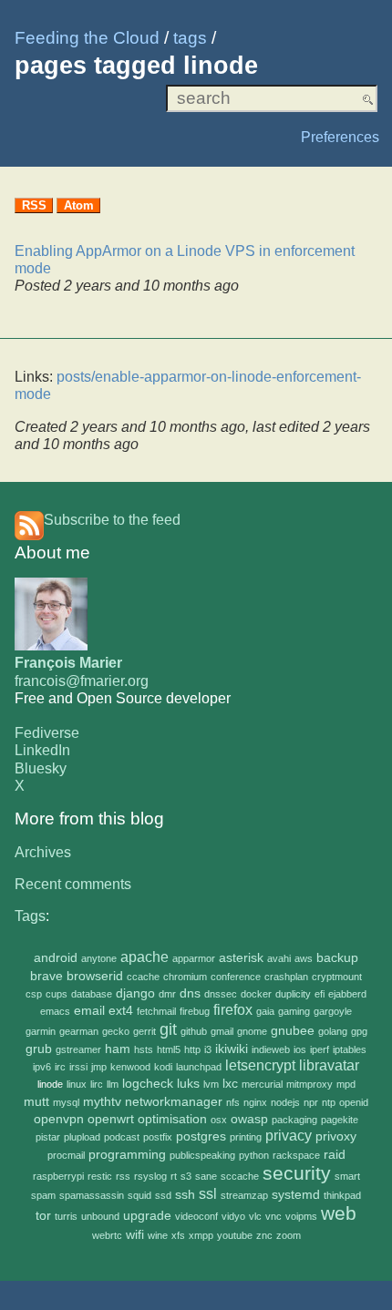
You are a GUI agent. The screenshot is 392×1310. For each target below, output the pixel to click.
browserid (95, 976)
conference (236, 976)
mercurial (262, 1084)
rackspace (296, 1155)
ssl (208, 1194)
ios (300, 1049)
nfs (233, 1102)
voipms (301, 1216)
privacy (288, 1135)
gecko (115, 1031)
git (168, 1029)
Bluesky (41, 768)
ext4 (120, 1011)
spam (43, 1195)
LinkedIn (42, 750)
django (135, 993)
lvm (211, 1084)
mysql (66, 1102)
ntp (328, 1102)
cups (56, 993)
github (194, 1031)
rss (123, 1176)
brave (46, 976)
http (192, 1049)
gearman (78, 1031)
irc (60, 1066)
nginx (255, 1102)
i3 (207, 1049)
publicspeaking (202, 1155)
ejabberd (347, 993)
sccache (240, 1176)
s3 (186, 1176)
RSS (34, 205)
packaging (294, 1119)
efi (320, 993)
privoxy (335, 1136)
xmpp (201, 1235)
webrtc (107, 1235)
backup (337, 958)
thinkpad (342, 1195)
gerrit (144, 1031)
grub (39, 1049)
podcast (121, 1136)
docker (256, 993)
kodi (163, 1066)
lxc (230, 1083)
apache (144, 957)
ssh (185, 1195)
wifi (135, 1235)
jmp (99, 1066)
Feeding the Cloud (87, 37)
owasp (249, 1119)
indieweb (271, 1049)
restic (100, 1176)
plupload (82, 1136)
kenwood (130, 1066)
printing (246, 1136)
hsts (143, 1049)
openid (353, 1102)
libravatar (329, 1065)
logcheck (147, 1083)
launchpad (199, 1066)
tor (43, 1216)
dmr (167, 993)
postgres (201, 1136)
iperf (319, 1049)
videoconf (196, 1216)
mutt (36, 1102)
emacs (55, 1011)
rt (173, 1176)
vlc (255, 1216)
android (55, 958)
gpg (359, 1031)
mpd (346, 1084)
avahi (279, 958)
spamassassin (91, 1195)
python (254, 1155)
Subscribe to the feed (112, 519)
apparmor (193, 958)
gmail (222, 1031)
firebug (195, 1011)
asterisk (241, 958)
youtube (235, 1235)
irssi (78, 1066)
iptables (349, 1049)
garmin (41, 1031)
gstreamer (78, 1049)
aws (303, 958)
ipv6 (42, 1066)
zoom (288, 1235)
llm (113, 1084)
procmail (66, 1155)
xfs (178, 1235)
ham (117, 1049)
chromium (185, 976)
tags (190, 37)
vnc (273, 1216)
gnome (252, 1031)
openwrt (111, 1119)
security (297, 1172)
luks (188, 1083)
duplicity (293, 993)
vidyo (233, 1216)
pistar (48, 1136)
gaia (265, 1011)
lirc (96, 1084)
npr (311, 1102)
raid (335, 1155)
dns (190, 993)
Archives (43, 852)
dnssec (220, 993)
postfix (157, 1136)
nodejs (285, 1102)
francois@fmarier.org (82, 681)
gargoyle (333, 1011)
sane (206, 1176)
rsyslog (150, 1176)
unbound (100, 1216)
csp (34, 993)
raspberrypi (58, 1176)
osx (219, 1119)
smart (347, 1176)
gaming (294, 1011)
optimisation (172, 1119)
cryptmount (337, 976)
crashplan (286, 976)
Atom (79, 205)
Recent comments (73, 884)
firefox (233, 1010)
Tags (30, 916)
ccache (143, 976)
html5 (169, 1049)
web (338, 1213)
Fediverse (47, 733)
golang (332, 1031)
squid (139, 1195)
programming (127, 1155)
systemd (296, 1195)
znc (264, 1235)
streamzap (244, 1195)
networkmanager (173, 1102)
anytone (99, 958)
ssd (163, 1195)
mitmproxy (309, 1084)
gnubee (293, 1031)
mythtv (102, 1102)
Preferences (340, 137)
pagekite (339, 1119)
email (89, 1011)
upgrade (147, 1216)
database (91, 993)
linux (77, 1084)
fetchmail (156, 1011)
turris (66, 1216)
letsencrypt (260, 1065)
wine (158, 1235)
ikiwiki (231, 1049)
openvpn (59, 1119)
